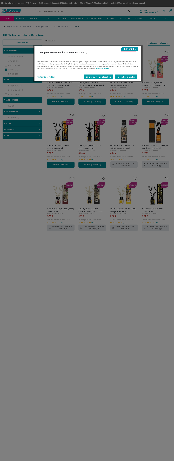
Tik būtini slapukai (126, 77)
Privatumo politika (102, 68)
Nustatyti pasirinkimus (46, 77)
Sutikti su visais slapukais (98, 77)
